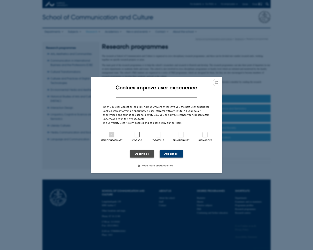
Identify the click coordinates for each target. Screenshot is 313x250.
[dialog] (156, 125)
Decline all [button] (142, 154)
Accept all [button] (171, 154)
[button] (156, 166)
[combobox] (216, 82)
